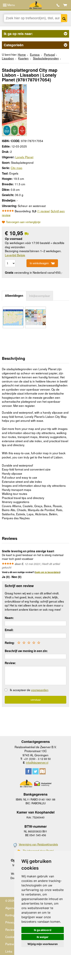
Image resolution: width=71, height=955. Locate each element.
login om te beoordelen (47, 572)
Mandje (65, 5)
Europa (35, 54)
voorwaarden (39, 690)
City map (16, 168)
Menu (11, 5)
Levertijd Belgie (15, 255)
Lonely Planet (24, 157)
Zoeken (64, 18)
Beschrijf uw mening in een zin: (26, 651)
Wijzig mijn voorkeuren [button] (42, 944)
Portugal (49, 54)
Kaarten (23, 58)
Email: (9, 630)
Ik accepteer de (29, 690)
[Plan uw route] (42, 771)
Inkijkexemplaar (39, 296)
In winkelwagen (39, 263)
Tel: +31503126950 (58, 5)
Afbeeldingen (14, 296)
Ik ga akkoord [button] (42, 930)
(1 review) (43, 211)
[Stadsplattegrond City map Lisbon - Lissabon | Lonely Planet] (14, 109)
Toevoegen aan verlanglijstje (23, 222)
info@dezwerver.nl (37, 762)
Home (22, 54)
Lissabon (8, 58)
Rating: (10, 643)
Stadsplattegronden (46, 58)
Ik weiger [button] (42, 937)
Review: (10, 663)
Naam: (9, 618)
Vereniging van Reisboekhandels (38, 844)
